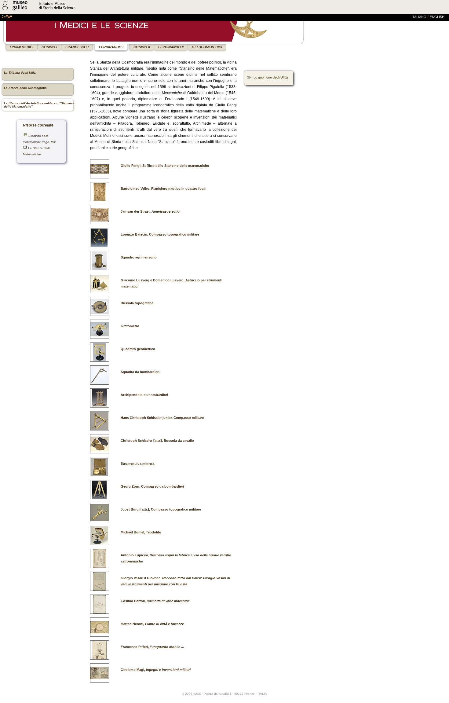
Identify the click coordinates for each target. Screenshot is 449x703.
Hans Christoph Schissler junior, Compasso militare (162, 417)
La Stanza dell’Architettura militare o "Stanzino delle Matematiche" (39, 104)
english (437, 17)
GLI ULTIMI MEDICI (207, 47)
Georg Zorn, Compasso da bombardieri (152, 486)
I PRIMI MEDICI (21, 47)
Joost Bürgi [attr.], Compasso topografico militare (161, 509)
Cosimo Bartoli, (155, 601)
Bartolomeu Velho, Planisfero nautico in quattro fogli (163, 188)
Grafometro (130, 326)
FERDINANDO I (111, 47)
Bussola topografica (137, 303)
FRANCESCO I (77, 47)
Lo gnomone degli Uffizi (271, 77)
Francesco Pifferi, (152, 647)
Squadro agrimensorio (139, 257)
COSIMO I (49, 47)
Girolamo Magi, (156, 670)
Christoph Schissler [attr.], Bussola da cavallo (157, 440)
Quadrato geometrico (138, 349)
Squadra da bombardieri (140, 372)
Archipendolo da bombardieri (144, 395)
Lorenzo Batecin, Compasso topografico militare (160, 234)
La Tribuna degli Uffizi (20, 72)
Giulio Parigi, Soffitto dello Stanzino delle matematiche (165, 165)
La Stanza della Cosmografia (25, 88)
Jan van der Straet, (150, 211)
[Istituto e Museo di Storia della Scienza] (72, 10)
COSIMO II (141, 47)
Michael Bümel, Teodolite (141, 532)
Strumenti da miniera (137, 463)
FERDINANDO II (171, 47)
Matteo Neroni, (152, 624)
